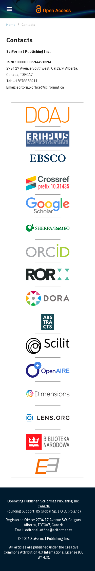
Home (10, 25)
